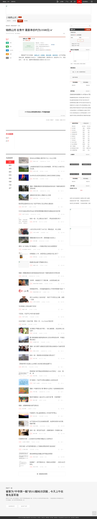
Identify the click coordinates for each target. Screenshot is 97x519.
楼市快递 (72, 91)
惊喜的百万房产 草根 (74, 200)
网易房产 (18, 33)
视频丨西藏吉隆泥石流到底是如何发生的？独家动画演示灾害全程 (39, 273)
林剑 (34, 178)
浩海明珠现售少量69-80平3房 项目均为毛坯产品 (80, 102)
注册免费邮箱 (85, 1)
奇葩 (36, 221)
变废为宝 (29, 249)
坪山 (88, 150)
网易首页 (4, 1)
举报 (64, 33)
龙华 (88, 142)
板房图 (77, 63)
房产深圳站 (63, 115)
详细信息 (14, 20)
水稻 (37, 171)
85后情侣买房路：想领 (85, 203)
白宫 (40, 292)
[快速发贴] (7, 39)
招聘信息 (47, 517)
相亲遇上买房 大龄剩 (85, 198)
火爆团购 (87, 29)
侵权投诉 (77, 517)
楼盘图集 (75, 49)
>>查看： (71, 63)
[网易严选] (67, 1)
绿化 (34, 416)
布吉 (88, 130)
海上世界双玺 (74, 144)
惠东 (88, 146)
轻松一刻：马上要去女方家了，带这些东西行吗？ (45, 218)
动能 (36, 391)
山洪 (37, 161)
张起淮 (36, 456)
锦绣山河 (25, 38)
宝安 (88, 134)
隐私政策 (56, 517)
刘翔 (34, 256)
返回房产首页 (24, 506)
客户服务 (51, 517)
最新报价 (55, 55)
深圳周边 (88, 128)
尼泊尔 (34, 161)
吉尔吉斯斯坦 (24, 249)
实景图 (81, 63)
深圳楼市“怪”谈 (73, 188)
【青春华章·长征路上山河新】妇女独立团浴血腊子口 (35, 364)
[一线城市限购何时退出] (86, 167)
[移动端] (58, 1)
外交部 (36, 178)
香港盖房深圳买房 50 (85, 200)
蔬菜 (36, 333)
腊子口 (23, 366)
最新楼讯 (20, 20)
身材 (34, 221)
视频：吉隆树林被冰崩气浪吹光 (29, 405)
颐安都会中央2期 (75, 148)
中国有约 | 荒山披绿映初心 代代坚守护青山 (43, 413)
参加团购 (26, 20)
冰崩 (23, 408)
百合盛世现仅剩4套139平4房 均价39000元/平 (79, 100)
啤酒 (25, 324)
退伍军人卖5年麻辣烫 (74, 203)
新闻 (31, 161)
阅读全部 (87, 49)
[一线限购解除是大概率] (86, 157)
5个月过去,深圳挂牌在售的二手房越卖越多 (37, 112)
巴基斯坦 (27, 441)
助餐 (36, 400)
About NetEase (34, 517)
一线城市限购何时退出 (86, 174)
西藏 (36, 240)
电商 (38, 342)
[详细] (81, 190)
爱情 (36, 375)
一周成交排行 (86, 123)
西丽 (88, 140)
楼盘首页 (9, 20)
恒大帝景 (73, 138)
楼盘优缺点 (73, 67)
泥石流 (34, 190)
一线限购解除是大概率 (86, 164)
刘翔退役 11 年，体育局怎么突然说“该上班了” (44, 253)
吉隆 (37, 190)
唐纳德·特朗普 (36, 283)
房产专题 (72, 185)
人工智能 (24, 449)
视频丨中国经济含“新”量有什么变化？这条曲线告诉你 (47, 388)
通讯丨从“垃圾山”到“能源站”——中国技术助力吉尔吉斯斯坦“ (38, 246)
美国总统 (40, 283)
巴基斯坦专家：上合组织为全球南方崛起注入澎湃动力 (36, 439)
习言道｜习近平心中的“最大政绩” (29, 313)
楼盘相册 (48, 55)
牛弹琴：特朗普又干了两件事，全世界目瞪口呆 (45, 280)
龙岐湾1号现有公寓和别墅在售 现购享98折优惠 (80, 115)
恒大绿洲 (73, 128)
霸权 (27, 449)
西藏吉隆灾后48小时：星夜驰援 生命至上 (43, 238)
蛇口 (88, 144)
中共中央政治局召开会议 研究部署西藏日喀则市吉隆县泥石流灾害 (39, 211)
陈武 (23, 206)
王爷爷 (34, 301)
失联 (37, 198)
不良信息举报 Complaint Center (64, 517)
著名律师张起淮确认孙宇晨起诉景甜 (41, 453)
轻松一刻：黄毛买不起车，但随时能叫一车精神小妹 (46, 430)
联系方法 (43, 517)
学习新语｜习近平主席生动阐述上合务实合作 (44, 380)
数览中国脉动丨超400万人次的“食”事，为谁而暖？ (45, 397)
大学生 (34, 232)
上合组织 (38, 383)
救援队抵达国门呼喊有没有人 (39, 262)
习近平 (25, 206)
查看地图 (52, 44)
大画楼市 (72, 154)
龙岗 (88, 132)
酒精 (36, 433)
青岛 (23, 324)
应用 (8, 1)
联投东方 (73, 136)
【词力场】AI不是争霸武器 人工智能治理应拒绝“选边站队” (37, 446)
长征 (26, 366)
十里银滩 (73, 146)
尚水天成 (73, 130)
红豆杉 (34, 171)
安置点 (34, 351)
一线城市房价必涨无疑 (74, 164)
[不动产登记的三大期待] (74, 167)
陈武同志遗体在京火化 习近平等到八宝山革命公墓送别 (36, 203)
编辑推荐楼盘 (75, 123)
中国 (34, 391)
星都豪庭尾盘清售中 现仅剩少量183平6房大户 (80, 97)
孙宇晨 (36, 466)
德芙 (34, 433)
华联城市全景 (74, 134)
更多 (11, 57)
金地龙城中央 (74, 132)
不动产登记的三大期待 (74, 174)
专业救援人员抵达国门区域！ (28, 306)
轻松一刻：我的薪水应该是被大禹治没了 (42, 355)
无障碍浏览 (13, 1)
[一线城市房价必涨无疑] (74, 157)
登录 (79, 1)
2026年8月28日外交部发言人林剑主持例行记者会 (45, 175)
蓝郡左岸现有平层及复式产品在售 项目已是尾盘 (80, 107)
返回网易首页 (12, 506)
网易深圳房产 (14, 25)
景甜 (34, 375)
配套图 (84, 63)
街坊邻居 (38, 301)
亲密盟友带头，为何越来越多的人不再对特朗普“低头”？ (47, 289)
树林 (25, 408)
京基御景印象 (74, 150)
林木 (36, 416)
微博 (11, 54)
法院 (34, 426)
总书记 (26, 316)
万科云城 (73, 140)
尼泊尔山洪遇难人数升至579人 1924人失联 (43, 158)
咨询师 (37, 232)
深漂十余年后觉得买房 (75, 198)
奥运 (36, 256)
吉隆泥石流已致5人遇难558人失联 (40, 195)
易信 (11, 42)
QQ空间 (11, 50)
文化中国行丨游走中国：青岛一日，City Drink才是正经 (36, 321)
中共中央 (27, 214)
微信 (11, 46)
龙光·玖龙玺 (74, 142)
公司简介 (39, 517)
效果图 (75, 61)
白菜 (34, 333)
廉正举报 (73, 517)
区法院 (36, 426)
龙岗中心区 (88, 148)
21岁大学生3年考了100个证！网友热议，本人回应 (45, 229)
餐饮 (34, 400)
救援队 (34, 265)
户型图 (74, 63)
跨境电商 (35, 342)
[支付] (71, 1)
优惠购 (43, 55)
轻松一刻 (41, 221)
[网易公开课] (62, 1)
